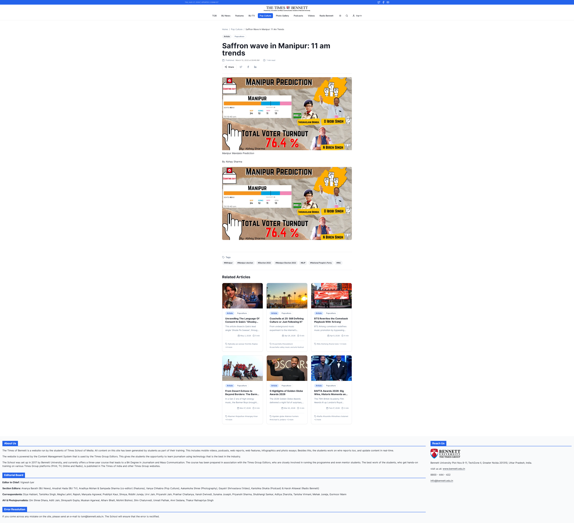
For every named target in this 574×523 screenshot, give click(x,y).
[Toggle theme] (340, 15)
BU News (225, 15)
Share (231, 67)
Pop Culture (265, 15)
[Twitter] (379, 2)
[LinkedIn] (255, 67)
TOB (214, 15)
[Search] (346, 15)
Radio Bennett (326, 15)
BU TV (252, 15)
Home (225, 29)
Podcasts (298, 15)
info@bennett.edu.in (441, 480)
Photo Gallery (282, 15)
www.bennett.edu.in (454, 468)
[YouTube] (388, 2)
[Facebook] (383, 2)
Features (239, 15)
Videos (311, 15)
